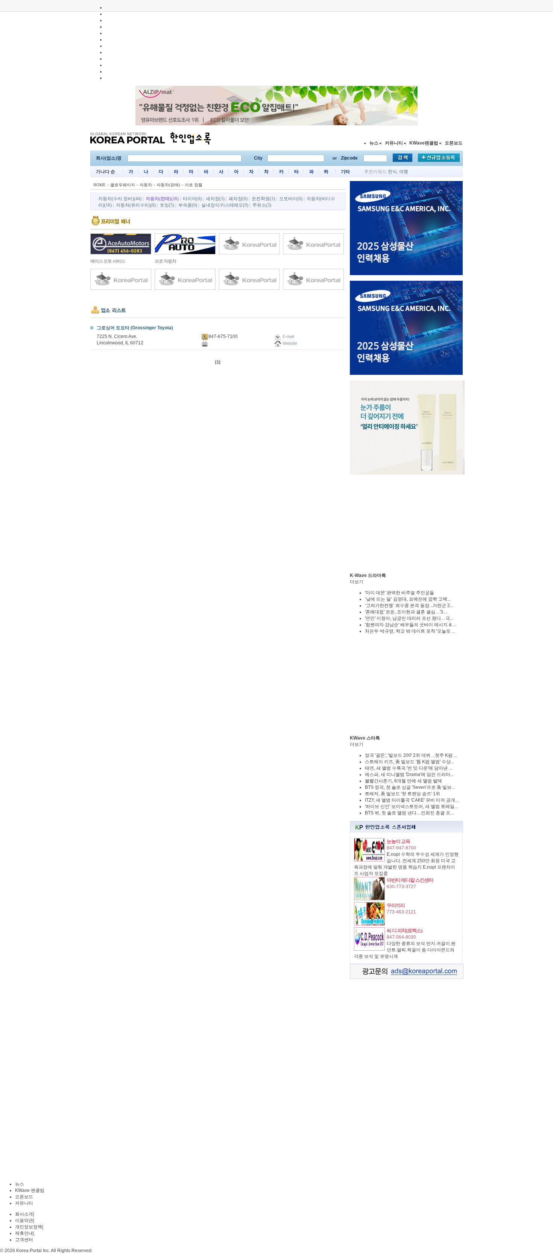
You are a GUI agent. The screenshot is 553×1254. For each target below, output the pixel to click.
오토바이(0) (290, 198)
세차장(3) (215, 198)
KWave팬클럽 (423, 143)
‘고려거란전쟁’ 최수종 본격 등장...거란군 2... (409, 605)
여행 (403, 171)
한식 (392, 171)
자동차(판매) (168, 185)
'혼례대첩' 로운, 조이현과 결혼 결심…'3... (406, 612)
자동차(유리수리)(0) (136, 205)
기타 (345, 171)
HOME (99, 185)
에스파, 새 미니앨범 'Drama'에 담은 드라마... (409, 774)
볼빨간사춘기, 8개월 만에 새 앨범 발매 (403, 781)
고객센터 (24, 1239)
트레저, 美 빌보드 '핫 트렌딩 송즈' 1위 (402, 793)
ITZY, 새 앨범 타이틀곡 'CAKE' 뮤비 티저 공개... (412, 800)
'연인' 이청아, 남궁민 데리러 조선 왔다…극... (409, 618)
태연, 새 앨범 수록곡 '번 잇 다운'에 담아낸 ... (408, 768)
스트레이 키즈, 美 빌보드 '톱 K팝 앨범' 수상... (409, 761)
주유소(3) (261, 205)
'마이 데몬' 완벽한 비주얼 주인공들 (399, 592)
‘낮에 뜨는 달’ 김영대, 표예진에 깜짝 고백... (408, 599)
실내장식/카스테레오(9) (224, 205)
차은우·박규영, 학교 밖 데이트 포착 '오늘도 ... (410, 631)
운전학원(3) (263, 198)
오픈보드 (454, 143)
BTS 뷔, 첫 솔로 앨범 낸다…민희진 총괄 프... (409, 813)
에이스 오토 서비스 (107, 261)
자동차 (146, 185)
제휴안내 (24, 1233)
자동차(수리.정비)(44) (119, 198)
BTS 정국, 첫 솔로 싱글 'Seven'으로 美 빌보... (410, 787)
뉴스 (373, 143)
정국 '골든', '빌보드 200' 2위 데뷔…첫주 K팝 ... (411, 755)
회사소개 (24, 1214)
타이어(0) (192, 198)
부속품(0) (187, 205)
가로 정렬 (193, 185)
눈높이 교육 (398, 841)
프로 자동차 (165, 261)
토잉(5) (167, 205)
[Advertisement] (406, 523)
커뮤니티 (394, 143)
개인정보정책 (28, 1227)
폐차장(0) (238, 198)
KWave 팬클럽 (29, 1190)
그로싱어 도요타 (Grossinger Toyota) (135, 327)
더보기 (356, 581)
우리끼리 (396, 905)
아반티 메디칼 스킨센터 (410, 880)
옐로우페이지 (122, 185)
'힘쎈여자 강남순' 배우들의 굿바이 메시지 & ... (410, 624)
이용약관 (24, 1220)
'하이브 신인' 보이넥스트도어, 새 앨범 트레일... (411, 806)
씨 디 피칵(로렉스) (404, 930)
